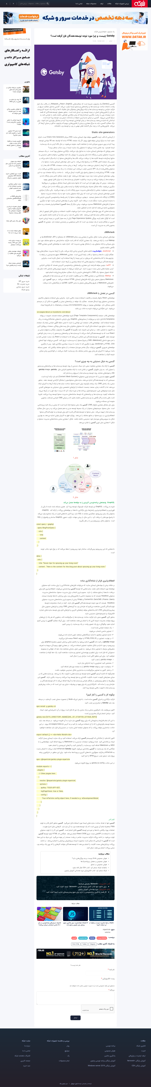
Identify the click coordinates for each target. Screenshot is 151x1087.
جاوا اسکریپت (83, 938)
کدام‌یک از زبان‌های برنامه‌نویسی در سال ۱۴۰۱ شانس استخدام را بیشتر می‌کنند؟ (49, 924)
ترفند (101, 3)
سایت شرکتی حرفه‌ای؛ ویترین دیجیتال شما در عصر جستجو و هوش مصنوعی (14, 187)
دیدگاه (112, 990)
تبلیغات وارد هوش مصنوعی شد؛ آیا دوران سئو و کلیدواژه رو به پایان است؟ (13, 164)
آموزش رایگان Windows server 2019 (101, 1065)
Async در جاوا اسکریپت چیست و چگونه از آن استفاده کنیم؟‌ (101, 924)
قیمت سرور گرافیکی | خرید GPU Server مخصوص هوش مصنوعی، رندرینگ (13, 176)
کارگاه (110, 41)
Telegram (92, 944)
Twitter (84, 944)
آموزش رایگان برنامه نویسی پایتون (102, 1060)
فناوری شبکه (140, 1045)
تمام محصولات (64, 1060)
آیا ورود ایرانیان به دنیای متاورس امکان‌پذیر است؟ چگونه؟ (14, 122)
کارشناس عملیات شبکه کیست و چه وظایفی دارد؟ (13, 264)
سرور (63, 1084)
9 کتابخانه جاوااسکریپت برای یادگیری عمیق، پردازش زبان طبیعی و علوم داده (75, 924)
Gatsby (92, 938)
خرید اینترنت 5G (23, 284)
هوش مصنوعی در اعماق (99, 864)
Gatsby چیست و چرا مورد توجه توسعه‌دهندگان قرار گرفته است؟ (83, 36)
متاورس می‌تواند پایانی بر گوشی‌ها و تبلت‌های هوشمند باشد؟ (13, 90)
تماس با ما (79, 3)
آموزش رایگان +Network (136, 1060)
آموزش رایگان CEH (138, 1065)
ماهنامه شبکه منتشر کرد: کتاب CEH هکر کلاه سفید (90, 867)
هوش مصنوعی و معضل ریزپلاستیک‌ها (94, 861)
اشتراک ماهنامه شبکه (22, 1055)
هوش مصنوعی (110, 1050)
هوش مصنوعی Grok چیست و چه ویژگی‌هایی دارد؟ (89, 858)
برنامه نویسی (110, 1045)
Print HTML (75, 944)
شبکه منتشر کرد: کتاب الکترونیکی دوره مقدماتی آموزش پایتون (85, 870)
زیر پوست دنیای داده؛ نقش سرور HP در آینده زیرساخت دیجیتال (14, 242)
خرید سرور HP (24, 281)
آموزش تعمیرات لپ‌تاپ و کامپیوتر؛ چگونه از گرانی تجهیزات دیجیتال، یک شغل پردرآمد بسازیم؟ (14, 210)
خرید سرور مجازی (22, 287)
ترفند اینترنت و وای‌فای (137, 1055)
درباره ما (27, 1045)
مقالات (109, 3)
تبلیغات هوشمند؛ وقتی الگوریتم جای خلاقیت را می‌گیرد (14, 253)
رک (68, 1055)
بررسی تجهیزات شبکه (122, 3)
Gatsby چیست (102, 938)
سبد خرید (26, 1065)
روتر (68, 1045)
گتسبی (74, 938)
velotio (107, 932)
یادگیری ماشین (109, 1055)
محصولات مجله (91, 3)
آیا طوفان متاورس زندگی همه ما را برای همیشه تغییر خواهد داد (14, 111)
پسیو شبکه (25, 289)
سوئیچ (67, 1050)
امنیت (143, 1050)
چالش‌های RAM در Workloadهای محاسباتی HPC (14, 198)
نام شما (111, 969)
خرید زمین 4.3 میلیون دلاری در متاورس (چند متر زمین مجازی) (13, 133)
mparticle (106, 929)
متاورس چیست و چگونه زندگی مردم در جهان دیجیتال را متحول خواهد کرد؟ (14, 144)
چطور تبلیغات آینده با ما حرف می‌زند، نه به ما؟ (14, 232)
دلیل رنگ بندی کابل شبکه (13, 221)
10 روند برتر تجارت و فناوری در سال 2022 (15, 100)
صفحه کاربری (25, 1060)
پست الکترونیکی (108, 978)
